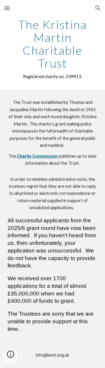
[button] (7, 8)
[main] (52, 49)
